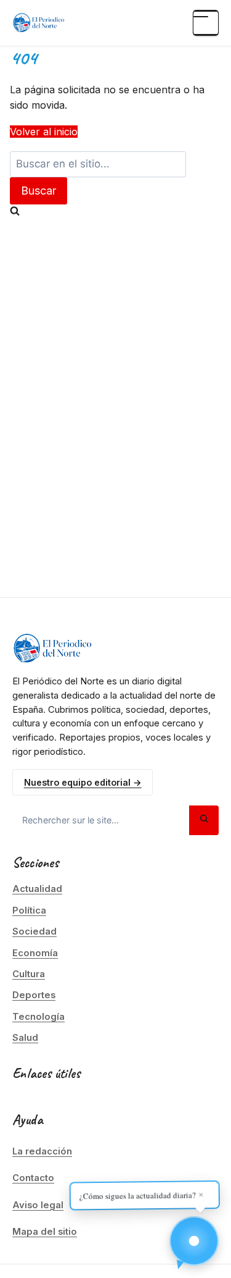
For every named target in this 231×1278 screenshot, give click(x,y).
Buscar (38, 190)
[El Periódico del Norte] (38, 22)
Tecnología (38, 1016)
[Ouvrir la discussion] (194, 1241)
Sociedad (34, 931)
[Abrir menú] (206, 23)
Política (29, 910)
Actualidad (37, 888)
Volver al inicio (44, 131)
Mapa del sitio (44, 1231)
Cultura (28, 974)
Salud (25, 1037)
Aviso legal (37, 1205)
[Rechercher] (204, 820)
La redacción (42, 1151)
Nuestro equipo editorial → (83, 782)
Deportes (33, 995)
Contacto (33, 1177)
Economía (35, 953)
